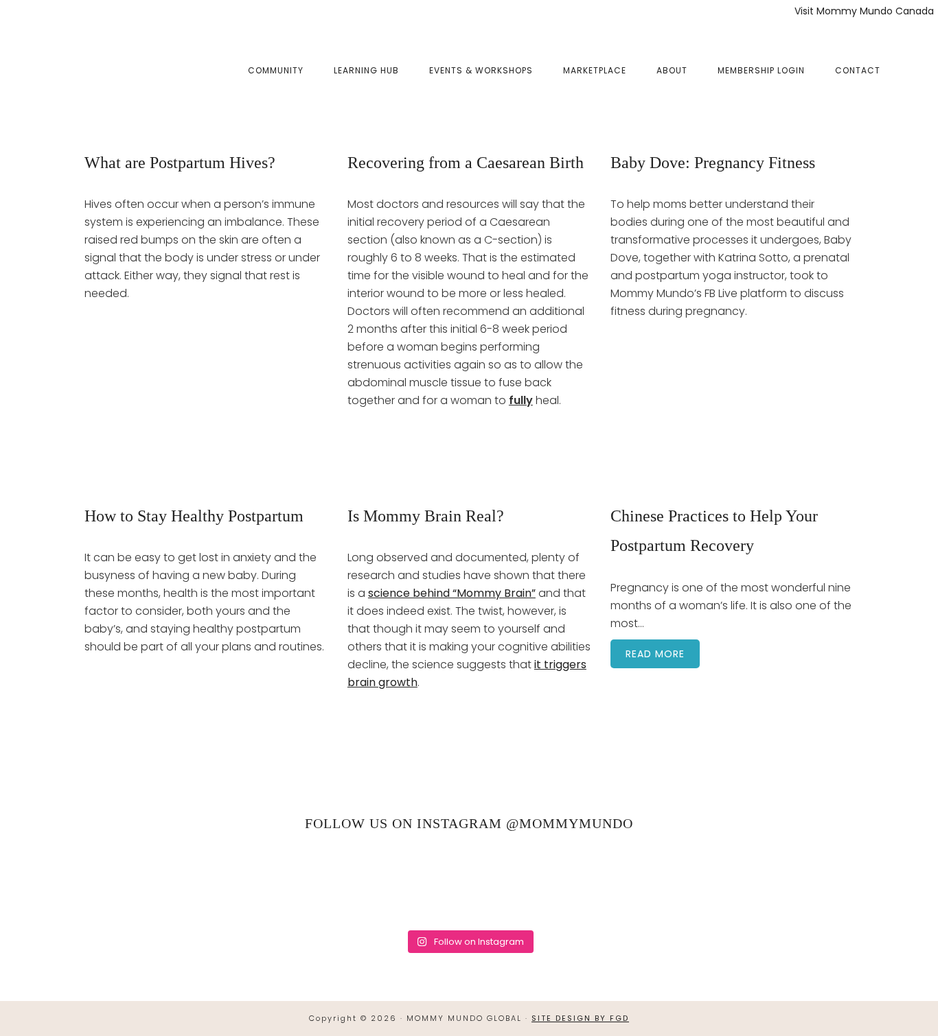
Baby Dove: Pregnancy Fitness (712, 163)
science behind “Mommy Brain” (452, 593)
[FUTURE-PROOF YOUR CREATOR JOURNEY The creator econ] (469, 882)
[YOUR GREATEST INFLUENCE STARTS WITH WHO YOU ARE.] (604, 882)
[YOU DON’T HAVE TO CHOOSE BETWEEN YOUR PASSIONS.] (874, 882)
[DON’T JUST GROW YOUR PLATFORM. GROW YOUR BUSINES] (739, 882)
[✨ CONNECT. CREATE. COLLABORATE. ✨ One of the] (199, 882)
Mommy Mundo (91, 70)
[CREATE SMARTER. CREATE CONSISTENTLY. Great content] (334, 882)
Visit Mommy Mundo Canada (864, 11)
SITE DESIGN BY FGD (580, 1018)
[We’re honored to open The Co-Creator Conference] (64, 882)
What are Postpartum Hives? (179, 163)
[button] (910, 59)
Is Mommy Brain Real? (425, 516)
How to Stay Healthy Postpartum (194, 516)
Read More (655, 654)
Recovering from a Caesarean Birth (465, 163)
